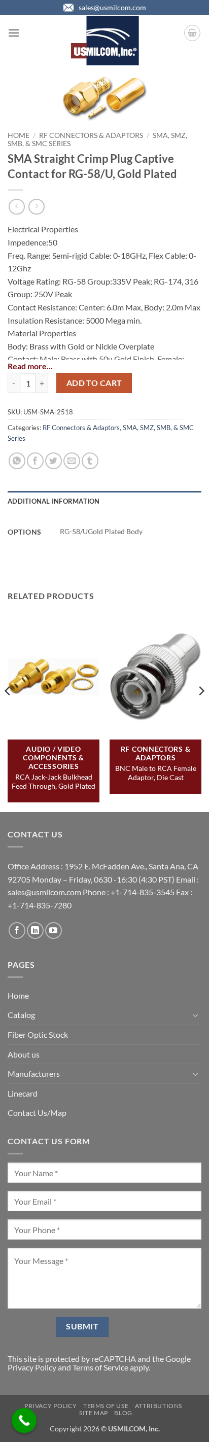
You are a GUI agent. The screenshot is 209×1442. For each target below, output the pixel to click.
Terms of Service (100, 1367)
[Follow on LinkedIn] (35, 930)
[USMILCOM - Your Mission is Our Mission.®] (104, 40)
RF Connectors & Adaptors (91, 135)
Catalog (21, 1014)
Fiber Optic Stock (38, 1034)
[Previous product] (36, 207)
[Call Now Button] (24, 1420)
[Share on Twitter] (53, 460)
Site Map (93, 1413)
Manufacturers (34, 1073)
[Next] (201, 711)
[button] (14, 32)
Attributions (158, 1406)
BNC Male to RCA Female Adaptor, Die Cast (155, 773)
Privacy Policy (32, 1367)
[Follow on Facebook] (17, 930)
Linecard (23, 1093)
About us (24, 1054)
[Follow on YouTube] (53, 930)
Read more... (30, 366)
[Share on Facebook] (35, 460)
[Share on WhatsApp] (17, 460)
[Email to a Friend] (71, 460)
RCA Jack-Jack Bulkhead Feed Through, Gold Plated (53, 781)
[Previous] (8, 711)
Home (18, 135)
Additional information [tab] (54, 501)
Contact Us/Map (37, 1112)
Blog (123, 1413)
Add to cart (94, 383)
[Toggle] (195, 1015)
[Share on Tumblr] (90, 460)
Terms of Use (105, 1406)
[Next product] (16, 207)
